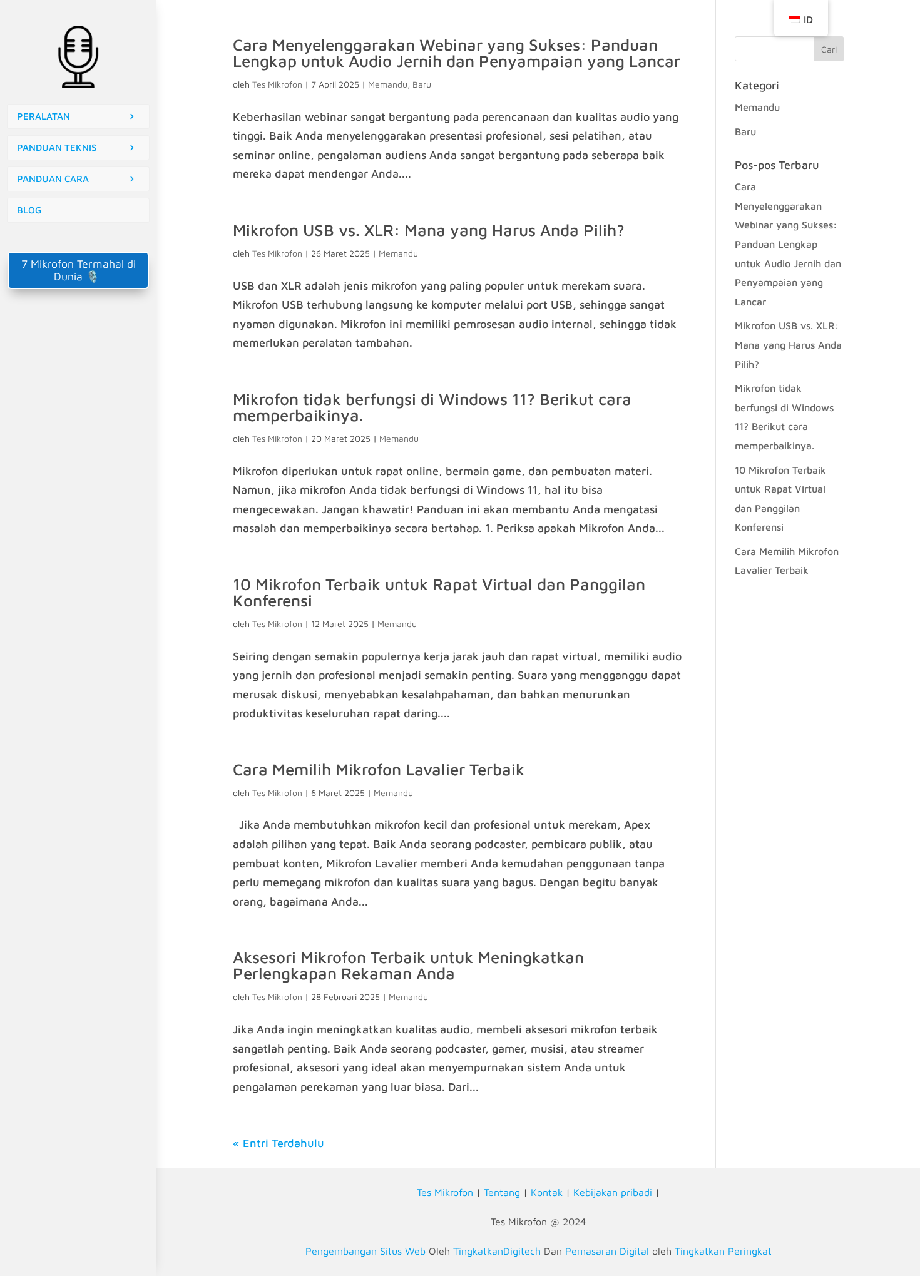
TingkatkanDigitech (497, 1251)
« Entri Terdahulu (278, 1143)
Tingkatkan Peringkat (723, 1251)
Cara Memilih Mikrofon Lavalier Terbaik (378, 769)
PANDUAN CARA (53, 178)
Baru (421, 84)
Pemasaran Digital (607, 1251)
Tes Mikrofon (277, 84)
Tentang (502, 1192)
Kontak (547, 1192)
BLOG (29, 210)
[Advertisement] (78, 389)
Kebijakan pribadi (612, 1192)
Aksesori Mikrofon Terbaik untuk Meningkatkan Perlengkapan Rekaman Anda (408, 965)
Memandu (387, 84)
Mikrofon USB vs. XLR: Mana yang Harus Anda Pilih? (429, 229)
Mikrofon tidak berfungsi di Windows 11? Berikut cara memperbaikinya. (432, 406)
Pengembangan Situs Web (365, 1251)
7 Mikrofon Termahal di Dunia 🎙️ (78, 270)
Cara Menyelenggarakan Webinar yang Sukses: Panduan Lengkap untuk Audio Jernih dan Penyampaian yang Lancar (456, 52)
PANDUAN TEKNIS (56, 147)
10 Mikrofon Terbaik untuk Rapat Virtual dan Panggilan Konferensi (439, 592)
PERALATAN (43, 116)
